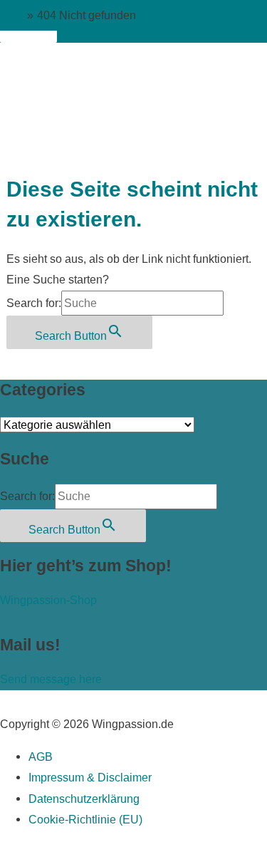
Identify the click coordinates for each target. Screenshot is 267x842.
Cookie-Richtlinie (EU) (85, 819)
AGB (40, 756)
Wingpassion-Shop (48, 599)
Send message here (51, 678)
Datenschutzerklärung (84, 798)
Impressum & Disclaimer (90, 777)
